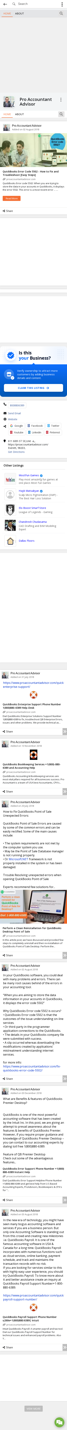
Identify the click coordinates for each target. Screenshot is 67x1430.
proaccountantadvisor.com (21, 179)
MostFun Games (29, 475)
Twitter (55, 425)
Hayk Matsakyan (29, 490)
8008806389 (17, 405)
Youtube (18, 432)
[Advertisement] (33, 54)
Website (12, 419)
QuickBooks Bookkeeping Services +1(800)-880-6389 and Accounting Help (32, 766)
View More (34, 1408)
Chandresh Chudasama (33, 521)
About (19, 13)
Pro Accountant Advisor (26, 125)
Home (7, 13)
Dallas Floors (26, 540)
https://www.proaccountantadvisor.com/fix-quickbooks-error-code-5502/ (32, 1068)
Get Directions (16, 452)
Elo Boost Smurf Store (32, 508)
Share (9, 210)
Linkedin (36, 432)
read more (12, 198)
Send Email (14, 413)
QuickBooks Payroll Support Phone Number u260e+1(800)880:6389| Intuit (30, 1318)
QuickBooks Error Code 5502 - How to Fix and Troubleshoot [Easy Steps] (31, 173)
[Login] (62, 5)
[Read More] (65, 731)
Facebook (37, 425)
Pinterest (55, 432)
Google (18, 425)
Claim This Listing (31, 388)
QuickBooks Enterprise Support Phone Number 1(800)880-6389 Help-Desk (32, 706)
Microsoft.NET (18, 859)
